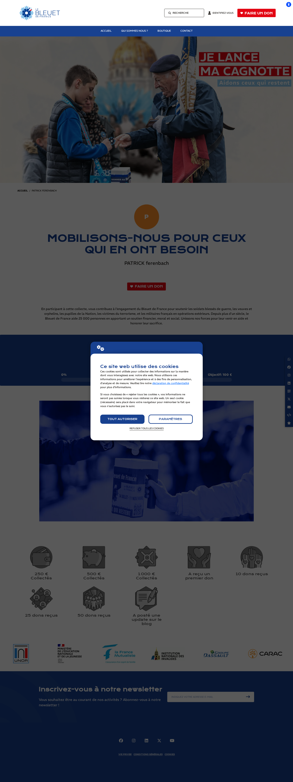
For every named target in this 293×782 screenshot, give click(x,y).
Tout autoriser (122, 419)
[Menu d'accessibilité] (288, 4)
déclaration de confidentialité (170, 383)
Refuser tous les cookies (147, 428)
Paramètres (170, 419)
